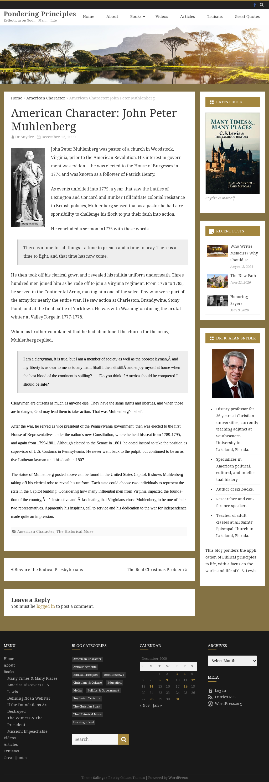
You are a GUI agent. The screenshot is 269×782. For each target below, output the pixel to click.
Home (88, 16)
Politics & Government (103, 690)
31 (177, 699)
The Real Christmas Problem (156, 569)
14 (151, 686)
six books (244, 489)
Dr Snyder (24, 137)
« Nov (145, 705)
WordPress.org (228, 703)
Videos (162, 16)
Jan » (157, 705)
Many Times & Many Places (32, 678)
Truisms (215, 16)
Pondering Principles (40, 14)
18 (185, 686)
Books (136, 16)
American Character (45, 98)
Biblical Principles (85, 675)
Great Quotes (247, 16)
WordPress (178, 778)
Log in (220, 690)
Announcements (85, 667)
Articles (187, 16)
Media (77, 690)
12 (193, 680)
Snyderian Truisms (86, 698)
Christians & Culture (87, 682)
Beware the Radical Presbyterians (48, 569)
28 (151, 699)
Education (114, 682)
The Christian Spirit (86, 706)
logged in (46, 606)
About (112, 16)
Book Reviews (114, 675)
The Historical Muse (75, 531)
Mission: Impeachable (27, 731)
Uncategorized (83, 722)
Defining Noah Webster (28, 698)
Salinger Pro (104, 778)
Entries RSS (225, 697)
